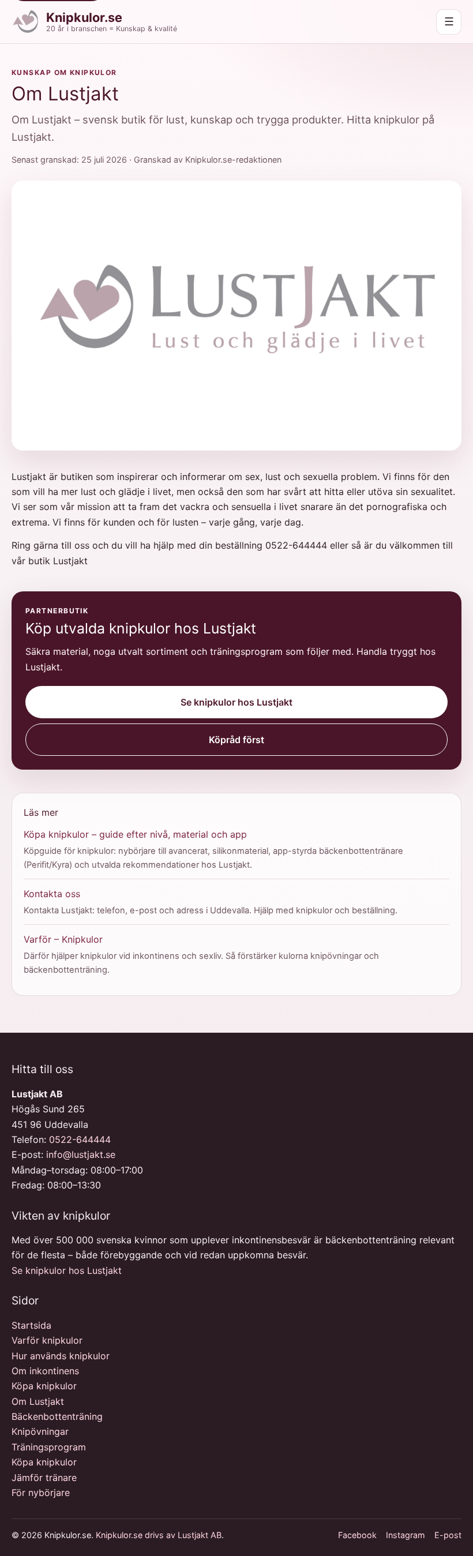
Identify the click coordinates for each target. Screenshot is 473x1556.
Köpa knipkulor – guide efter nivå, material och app (135, 834)
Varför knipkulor (47, 1340)
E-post (447, 1535)
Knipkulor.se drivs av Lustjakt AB (159, 1535)
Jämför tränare (44, 1477)
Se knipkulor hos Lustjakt (236, 702)
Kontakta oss (52, 893)
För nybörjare (41, 1492)
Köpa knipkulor (44, 1386)
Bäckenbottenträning (57, 1416)
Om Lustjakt (38, 1401)
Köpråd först (236, 739)
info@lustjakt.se (80, 1154)
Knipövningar (40, 1431)
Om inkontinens (45, 1371)
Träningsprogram (49, 1447)
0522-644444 (80, 1139)
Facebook (357, 1535)
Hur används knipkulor (61, 1356)
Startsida (31, 1325)
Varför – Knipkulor (63, 939)
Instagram (405, 1535)
